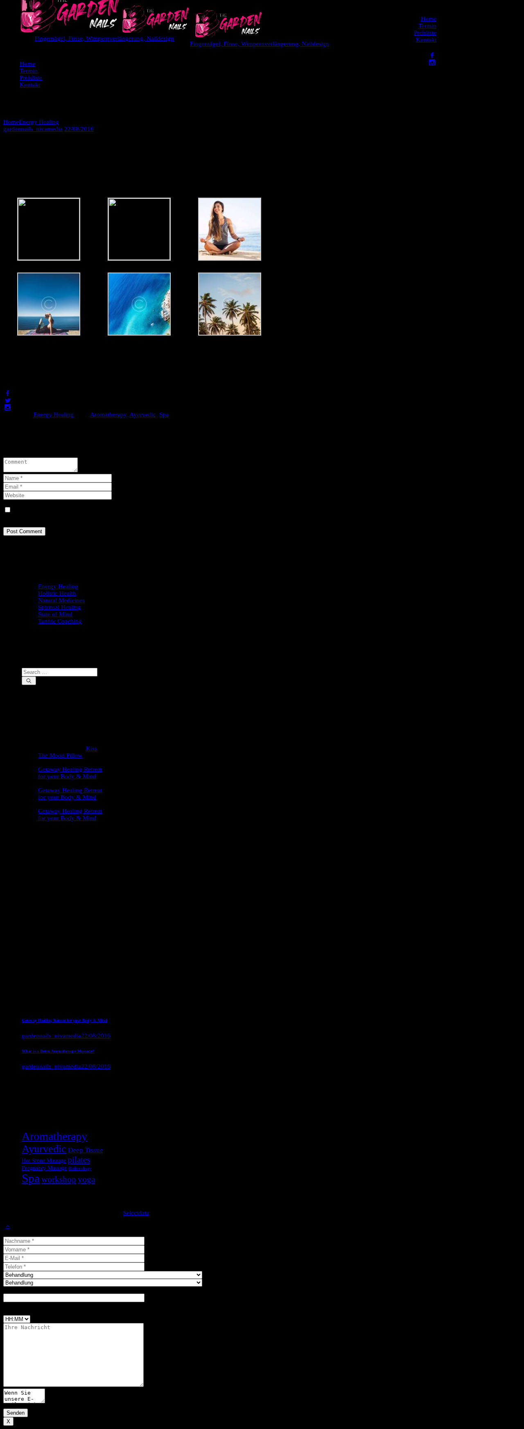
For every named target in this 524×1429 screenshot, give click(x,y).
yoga (86, 1179)
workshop (58, 1179)
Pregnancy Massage (44, 1168)
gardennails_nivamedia (33, 129)
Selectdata (136, 1213)
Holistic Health (57, 593)
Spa (164, 414)
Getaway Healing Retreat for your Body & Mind (70, 773)
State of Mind (55, 614)
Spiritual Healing (59, 607)
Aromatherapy (108, 414)
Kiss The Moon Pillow (67, 752)
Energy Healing (39, 122)
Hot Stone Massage (44, 1160)
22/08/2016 (79, 129)
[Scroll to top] (7, 1226)
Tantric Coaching (60, 621)
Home (11, 122)
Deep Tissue (85, 1150)
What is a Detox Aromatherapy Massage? (58, 1051)
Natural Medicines (61, 600)
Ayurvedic (142, 414)
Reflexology (80, 1168)
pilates (79, 1159)
